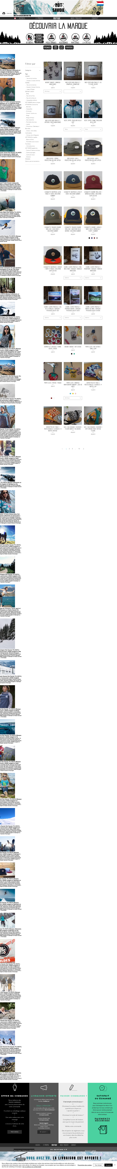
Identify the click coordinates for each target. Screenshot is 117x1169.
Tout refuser (98, 1165)
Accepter (108, 1165)
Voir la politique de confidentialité (31, 1167)
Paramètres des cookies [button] (85, 1165)
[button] (101, 1154)
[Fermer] (115, 1165)
